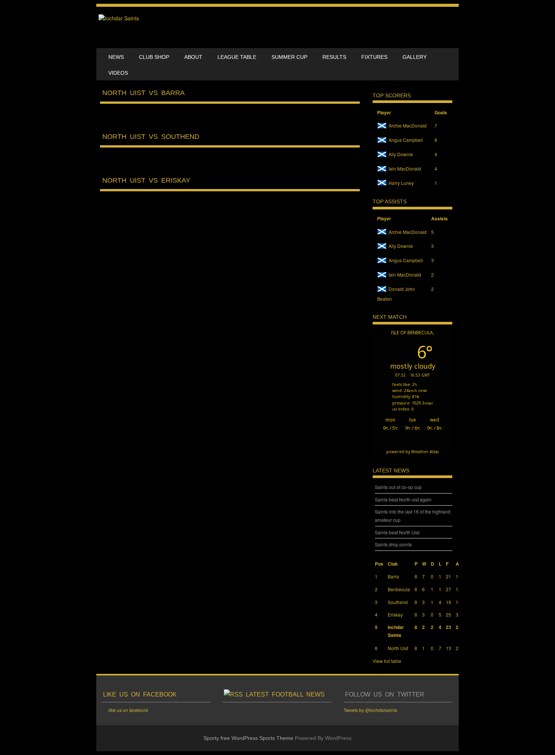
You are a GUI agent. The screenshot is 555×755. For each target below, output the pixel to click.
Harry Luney (401, 183)
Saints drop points (393, 544)
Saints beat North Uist (397, 532)
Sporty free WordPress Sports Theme (248, 738)
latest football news (285, 694)
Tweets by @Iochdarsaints (370, 710)
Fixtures (374, 57)
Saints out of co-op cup (398, 487)
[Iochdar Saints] (119, 18)
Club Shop (154, 57)
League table (236, 57)
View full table (387, 661)
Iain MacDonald (404, 168)
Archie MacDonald (407, 125)
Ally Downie (400, 154)
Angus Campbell (405, 140)
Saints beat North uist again (403, 499)
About (193, 57)
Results (334, 57)
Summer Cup (289, 57)
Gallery (414, 57)
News (116, 57)
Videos (118, 73)
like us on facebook (140, 694)
